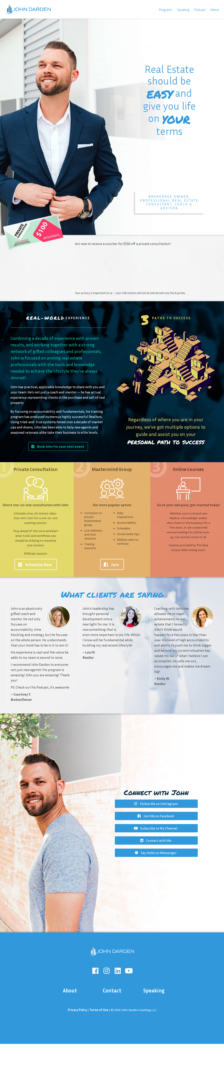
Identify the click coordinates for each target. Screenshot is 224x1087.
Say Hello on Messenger (159, 853)
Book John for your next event (60, 446)
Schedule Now (38, 564)
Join (115, 564)
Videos (214, 10)
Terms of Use (98, 1010)
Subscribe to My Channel (158, 828)
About (70, 990)
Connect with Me (158, 840)
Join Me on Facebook (159, 816)
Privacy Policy (77, 1010)
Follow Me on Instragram (159, 804)
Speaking (183, 10)
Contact (112, 990)
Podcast (199, 10)
